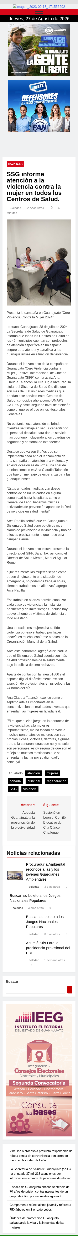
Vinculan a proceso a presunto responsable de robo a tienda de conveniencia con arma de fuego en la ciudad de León (41, 1155)
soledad (15, 207)
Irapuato (15, 164)
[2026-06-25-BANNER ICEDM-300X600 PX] (39, 1070)
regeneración (56, 781)
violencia (30, 789)
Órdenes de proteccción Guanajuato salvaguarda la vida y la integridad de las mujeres (37, 1222)
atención (33, 773)
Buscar (12, 982)
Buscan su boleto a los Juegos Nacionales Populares (45, 922)
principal (33, 781)
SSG (13, 789)
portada (15, 781)
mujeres (52, 773)
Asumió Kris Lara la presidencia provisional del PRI (48, 948)
